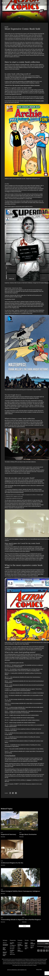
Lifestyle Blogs (4, 955)
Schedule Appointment (20, 945)
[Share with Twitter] (13, 793)
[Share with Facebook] (10, 793)
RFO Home (12, 948)
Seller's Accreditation (20, 951)
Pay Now (32, 945)
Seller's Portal (26, 946)
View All (24, 926)
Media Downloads (33, 943)
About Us (5, 942)
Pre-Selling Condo (12, 951)
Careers (19, 948)
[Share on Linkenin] (16, 793)
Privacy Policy (39, 969)
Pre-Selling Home (12, 943)
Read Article (3, 836)
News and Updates (5, 952)
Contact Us (20, 942)
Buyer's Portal (26, 943)
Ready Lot (12, 952)
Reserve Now (32, 947)
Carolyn (16, 539)
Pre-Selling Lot (13, 945)
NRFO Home (12, 954)
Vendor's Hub (26, 948)
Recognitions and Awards (5, 945)
